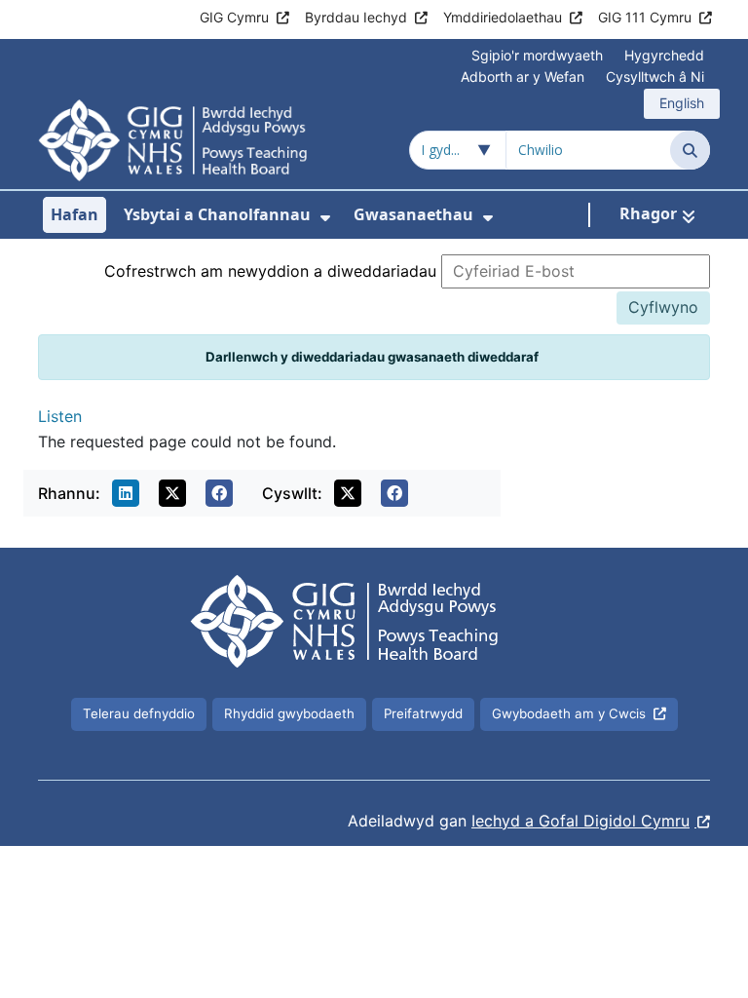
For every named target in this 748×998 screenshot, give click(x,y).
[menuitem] (325, 218)
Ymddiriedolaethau (502, 17)
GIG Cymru (234, 17)
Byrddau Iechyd (356, 17)
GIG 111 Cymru (645, 17)
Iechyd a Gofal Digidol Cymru (580, 820)
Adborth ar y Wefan (522, 76)
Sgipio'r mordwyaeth (537, 55)
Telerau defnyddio (139, 713)
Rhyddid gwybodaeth (289, 713)
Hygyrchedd (664, 55)
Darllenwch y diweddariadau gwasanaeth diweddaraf (372, 357)
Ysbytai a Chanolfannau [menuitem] (217, 214)
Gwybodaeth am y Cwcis (569, 713)
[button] (125, 493)
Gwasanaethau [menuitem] (413, 214)
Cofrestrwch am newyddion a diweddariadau (270, 271)
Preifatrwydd (423, 713)
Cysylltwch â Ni (655, 76)
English (681, 103)
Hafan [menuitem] (74, 214)
